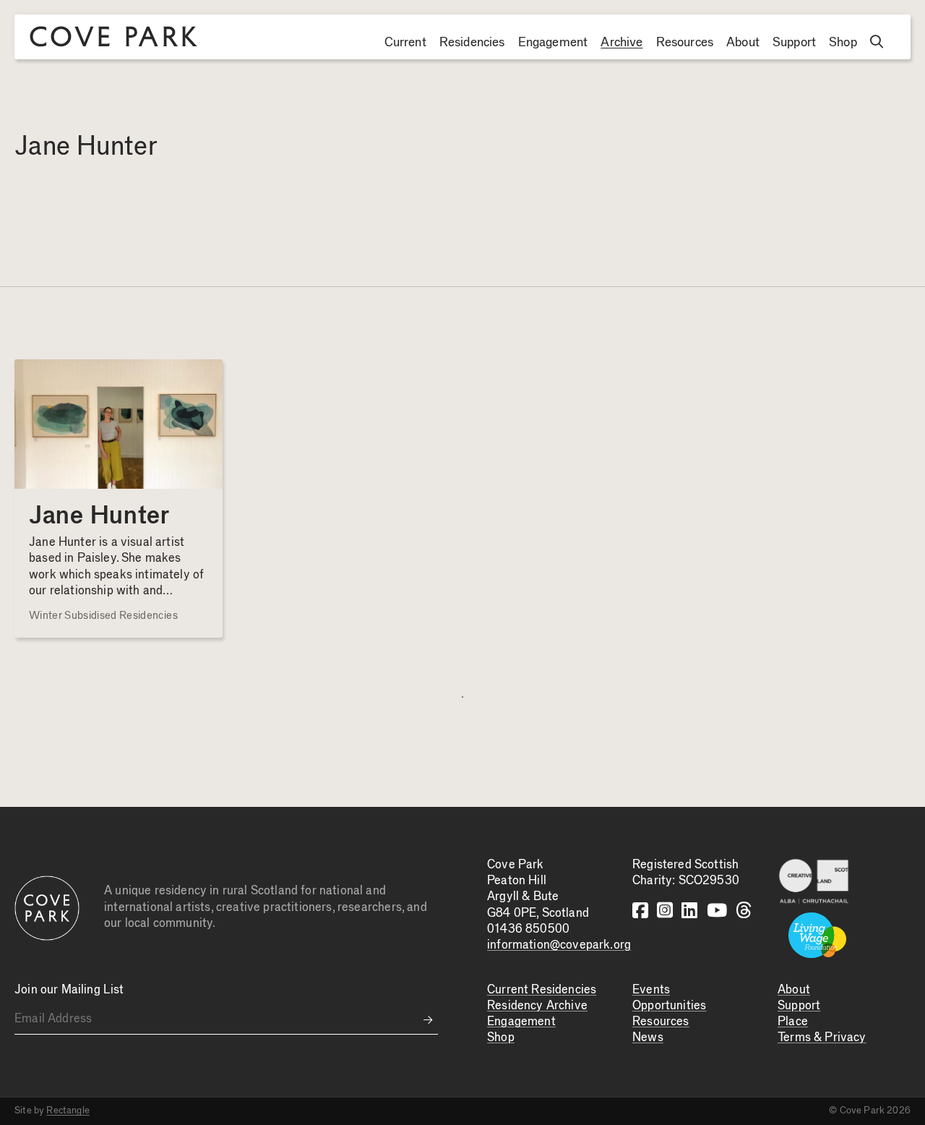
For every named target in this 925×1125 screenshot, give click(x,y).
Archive (621, 42)
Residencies (472, 42)
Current (405, 42)
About (743, 42)
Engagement (553, 42)
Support (794, 42)
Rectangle (68, 1110)
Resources (685, 42)
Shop (843, 42)
